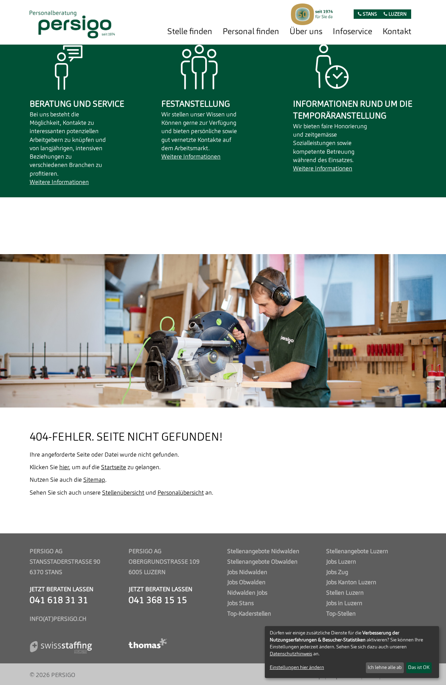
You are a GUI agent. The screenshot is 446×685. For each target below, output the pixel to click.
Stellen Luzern (345, 593)
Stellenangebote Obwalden (262, 562)
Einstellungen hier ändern (297, 667)
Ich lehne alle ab (385, 667)
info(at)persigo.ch (58, 619)
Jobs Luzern (341, 562)
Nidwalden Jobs (247, 593)
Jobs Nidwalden (247, 573)
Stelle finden (189, 32)
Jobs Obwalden (246, 583)
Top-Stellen (341, 614)
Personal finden (251, 32)
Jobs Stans (240, 604)
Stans (369, 14)
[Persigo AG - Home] (72, 22)
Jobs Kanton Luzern (351, 583)
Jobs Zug (337, 573)
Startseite (113, 468)
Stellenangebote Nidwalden (263, 552)
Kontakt (397, 32)
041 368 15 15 (158, 600)
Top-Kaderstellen (249, 614)
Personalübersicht (180, 493)
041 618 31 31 (59, 600)
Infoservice (352, 32)
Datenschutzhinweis (291, 654)
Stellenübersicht (123, 493)
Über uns (306, 32)
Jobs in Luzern (344, 604)
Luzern (397, 14)
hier (64, 468)
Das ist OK (419, 667)
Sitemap (94, 480)
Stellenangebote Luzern (357, 552)
